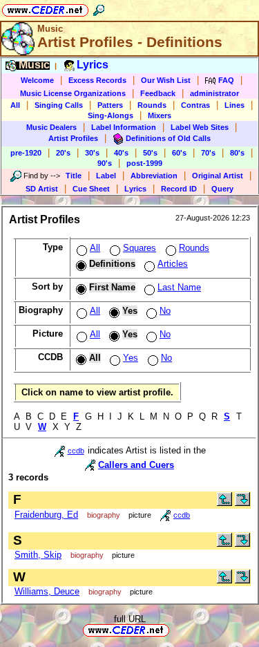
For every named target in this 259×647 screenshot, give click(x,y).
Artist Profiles (73, 138)
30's (92, 153)
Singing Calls (59, 105)
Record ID (179, 189)
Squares (139, 248)
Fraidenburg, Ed (46, 514)
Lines (234, 105)
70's (208, 153)
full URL (130, 619)
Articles (172, 264)
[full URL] (175, 629)
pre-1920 (25, 153)
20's (63, 153)
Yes (130, 358)
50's (150, 153)
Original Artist (217, 175)
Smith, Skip (38, 555)
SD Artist (42, 189)
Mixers (159, 115)
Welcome (37, 80)
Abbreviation (154, 175)
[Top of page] (224, 503)
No (165, 311)
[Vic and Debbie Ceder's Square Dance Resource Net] (45, 8)
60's (179, 153)
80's (237, 153)
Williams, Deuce (47, 591)
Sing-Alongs (110, 115)
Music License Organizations (73, 93)
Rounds (151, 105)
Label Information (123, 127)
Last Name (179, 287)
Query (222, 189)
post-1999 (144, 163)
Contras (195, 105)
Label (106, 175)
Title (73, 175)
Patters (110, 105)
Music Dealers (51, 127)
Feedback (157, 93)
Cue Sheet (91, 189)
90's (104, 163)
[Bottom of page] (242, 503)
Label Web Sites (200, 127)
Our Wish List (166, 80)
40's (121, 153)
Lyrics (135, 189)
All (15, 105)
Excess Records (97, 80)
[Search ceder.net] (98, 8)
